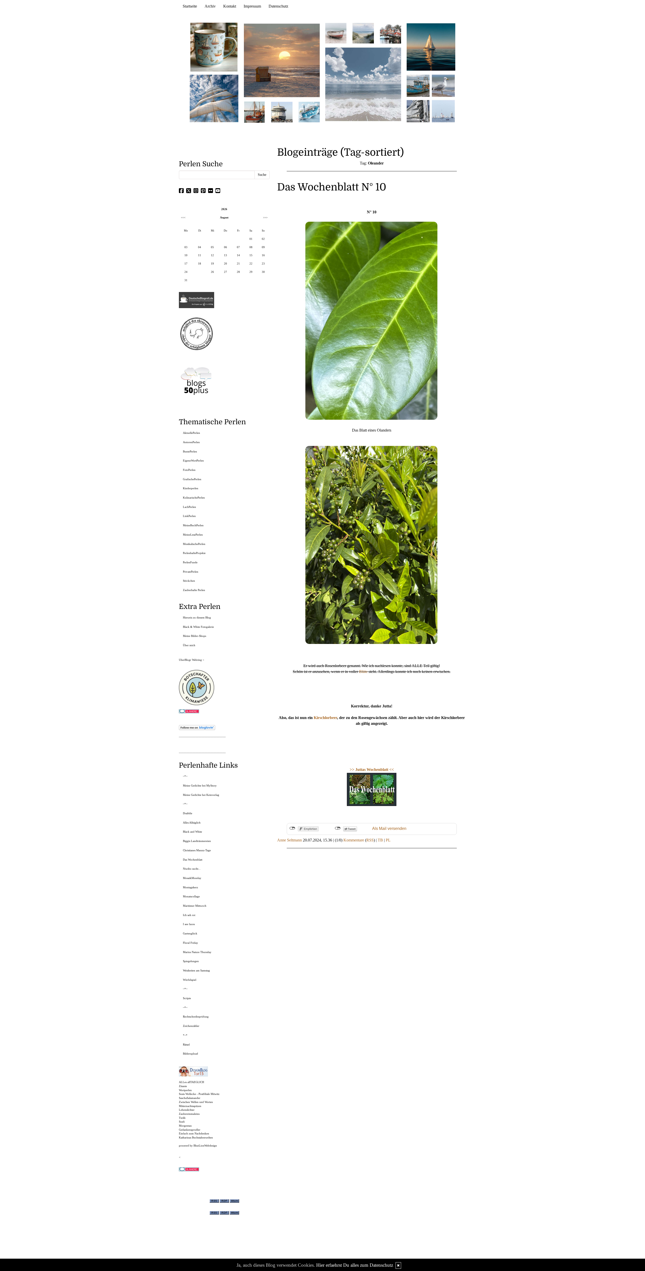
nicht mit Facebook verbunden (292, 828)
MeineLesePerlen (193, 534)
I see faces (189, 924)
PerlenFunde (190, 562)
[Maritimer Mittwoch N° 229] (443, 111)
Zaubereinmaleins (189, 1113)
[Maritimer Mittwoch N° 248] (254, 112)
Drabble (187, 813)
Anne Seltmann (289, 840)
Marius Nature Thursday (197, 952)
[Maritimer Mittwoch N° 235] (418, 111)
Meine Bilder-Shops (194, 635)
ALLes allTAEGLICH (191, 1082)
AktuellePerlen (191, 432)
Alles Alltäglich (192, 822)
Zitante (183, 1086)
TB (380, 840)
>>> (265, 217)
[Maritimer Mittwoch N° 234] (443, 85)
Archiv (210, 6)
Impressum (252, 6)
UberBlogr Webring (190, 659)
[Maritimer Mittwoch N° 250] (214, 98)
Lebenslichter (187, 1109)
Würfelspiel (189, 979)
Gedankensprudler (189, 1129)
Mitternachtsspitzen (190, 1105)
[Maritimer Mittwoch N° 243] (309, 112)
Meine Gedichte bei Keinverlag (201, 794)
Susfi (182, 1121)
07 (238, 247)
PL (388, 840)
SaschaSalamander (189, 1097)
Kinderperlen (190, 488)
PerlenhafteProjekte (194, 553)
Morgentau (185, 1125)
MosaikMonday (192, 877)
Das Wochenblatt (192, 859)
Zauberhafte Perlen (194, 590)
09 (263, 247)
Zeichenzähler (191, 1025)
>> (352, 769)
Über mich (189, 645)
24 (185, 271)
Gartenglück (190, 933)
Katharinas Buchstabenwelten (196, 1137)
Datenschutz (278, 6)
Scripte (187, 998)
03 (185, 247)
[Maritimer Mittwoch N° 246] (281, 112)
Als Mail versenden (389, 828)
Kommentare (353, 840)
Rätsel (186, 1044)
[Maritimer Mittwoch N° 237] (431, 47)
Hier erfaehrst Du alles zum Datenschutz (354, 1265)
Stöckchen (189, 580)
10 (185, 255)
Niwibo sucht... (192, 868)
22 (250, 263)
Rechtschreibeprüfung (196, 1016)
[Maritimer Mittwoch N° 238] (363, 84)
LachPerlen (189, 506)
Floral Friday (190, 942)
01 (250, 238)
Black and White (192, 831)
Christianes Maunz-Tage (197, 850)
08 (250, 247)
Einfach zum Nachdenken (194, 1133)
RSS (370, 840)
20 (225, 263)
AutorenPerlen (191, 442)
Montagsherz (190, 887)
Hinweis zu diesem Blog (197, 617)
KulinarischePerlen (194, 497)
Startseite (190, 6)
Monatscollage (191, 896)
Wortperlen (185, 1090)
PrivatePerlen (190, 571)
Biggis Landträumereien (197, 840)
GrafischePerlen (192, 479)
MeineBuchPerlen (193, 525)
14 (238, 255)
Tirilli (182, 1117)
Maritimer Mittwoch (194, 905)
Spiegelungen (191, 961)
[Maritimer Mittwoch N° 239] (390, 33)
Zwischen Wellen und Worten (196, 1101)
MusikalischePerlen (194, 543)
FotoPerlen (189, 469)
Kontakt (229, 6)
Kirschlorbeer (325, 717)
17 (185, 263)
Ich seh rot (189, 915)
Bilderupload (190, 1053)
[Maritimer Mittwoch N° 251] (214, 47)
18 (199, 263)
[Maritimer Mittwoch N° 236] (418, 85)
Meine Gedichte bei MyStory (200, 785)
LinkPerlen (189, 515)
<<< (183, 217)
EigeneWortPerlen (193, 460)
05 (212, 247)
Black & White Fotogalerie (198, 626)
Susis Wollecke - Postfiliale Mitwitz (199, 1093)
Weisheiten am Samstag (196, 970)
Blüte (363, 671)
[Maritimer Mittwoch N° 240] (363, 33)
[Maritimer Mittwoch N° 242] (335, 33)
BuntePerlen (190, 451)
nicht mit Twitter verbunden (338, 828)
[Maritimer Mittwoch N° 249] (282, 60)
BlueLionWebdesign (205, 1145)
